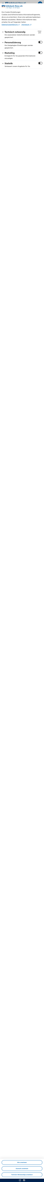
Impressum (25, 25)
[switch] (40, 42)
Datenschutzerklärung (10, 25)
